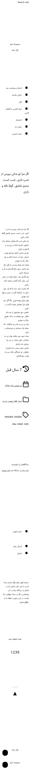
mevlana (9, 416)
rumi (26, 424)
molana (18, 416)
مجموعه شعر (15, 44)
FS (14, 582)
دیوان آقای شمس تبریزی (12, 401)
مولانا (14, 424)
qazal (20, 424)
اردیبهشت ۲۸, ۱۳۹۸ (13, 386)
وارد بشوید (6, 470)
